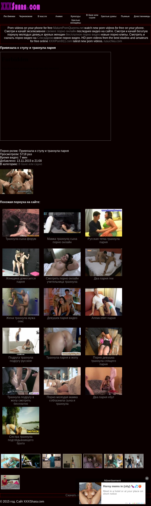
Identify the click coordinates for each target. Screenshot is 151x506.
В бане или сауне (30, 164)
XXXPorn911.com (60, 41)
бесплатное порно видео (83, 34)
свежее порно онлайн (61, 31)
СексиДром (45, 37)
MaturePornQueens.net (68, 27)
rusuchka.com (113, 41)
